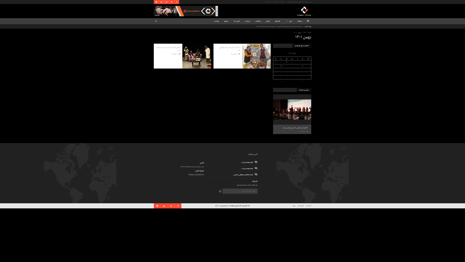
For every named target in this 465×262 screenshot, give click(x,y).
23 (302, 73)
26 (286, 73)
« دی (303, 81)
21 (275, 70)
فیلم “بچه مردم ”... (247, 162)
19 (286, 70)
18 (292, 70)
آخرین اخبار (275, 2)
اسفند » (281, 81)
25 (292, 73)
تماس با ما (267, 2)
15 (308, 70)
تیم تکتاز (217, 206)
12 (286, 66)
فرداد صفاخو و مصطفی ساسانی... (243, 174)
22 (308, 73)
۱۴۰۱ (304, 32)
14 (275, 66)
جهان (282, 2)
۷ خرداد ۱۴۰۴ (302, 132)
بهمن (299, 32)
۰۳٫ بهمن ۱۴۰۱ (234, 54)
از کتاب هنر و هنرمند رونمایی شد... (229, 49)
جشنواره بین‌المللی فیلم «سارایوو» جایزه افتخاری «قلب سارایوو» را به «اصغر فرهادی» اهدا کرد (279, 26)
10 (297, 66)
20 (281, 70)
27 (281, 73)
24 (297, 73)
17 (297, 70)
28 (276, 73)
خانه (309, 32)
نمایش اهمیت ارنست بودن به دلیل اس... (168, 49)
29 (308, 77)
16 (302, 70)
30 (302, 77)
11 (292, 66)
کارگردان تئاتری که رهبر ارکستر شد (295, 127)
